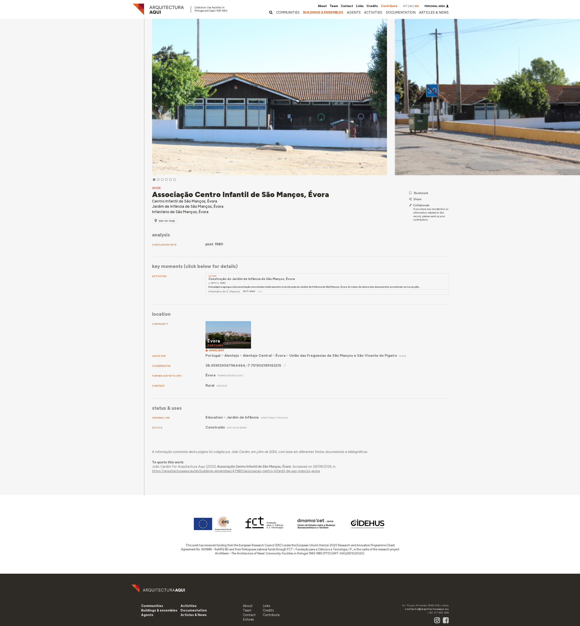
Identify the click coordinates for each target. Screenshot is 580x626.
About (322, 6)
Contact (347, 6)
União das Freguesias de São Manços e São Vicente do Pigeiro (343, 355)
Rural (209, 385)
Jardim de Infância (243, 417)
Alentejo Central (257, 355)
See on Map (167, 220)
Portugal (212, 355)
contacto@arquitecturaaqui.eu (427, 609)
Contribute (389, 6)
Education (214, 417)
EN (417, 6)
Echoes (248, 619)
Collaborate (421, 205)
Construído (215, 427)
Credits (372, 6)
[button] (354, 12)
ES (411, 6)
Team (334, 6)
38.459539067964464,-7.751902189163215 (243, 365)
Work (156, 188)
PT (405, 6)
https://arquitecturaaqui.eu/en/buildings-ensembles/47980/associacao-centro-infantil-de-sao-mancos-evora (236, 471)
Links (360, 6)
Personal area (435, 6)
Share (417, 199)
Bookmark (421, 193)
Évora (280, 355)
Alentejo (231, 355)
